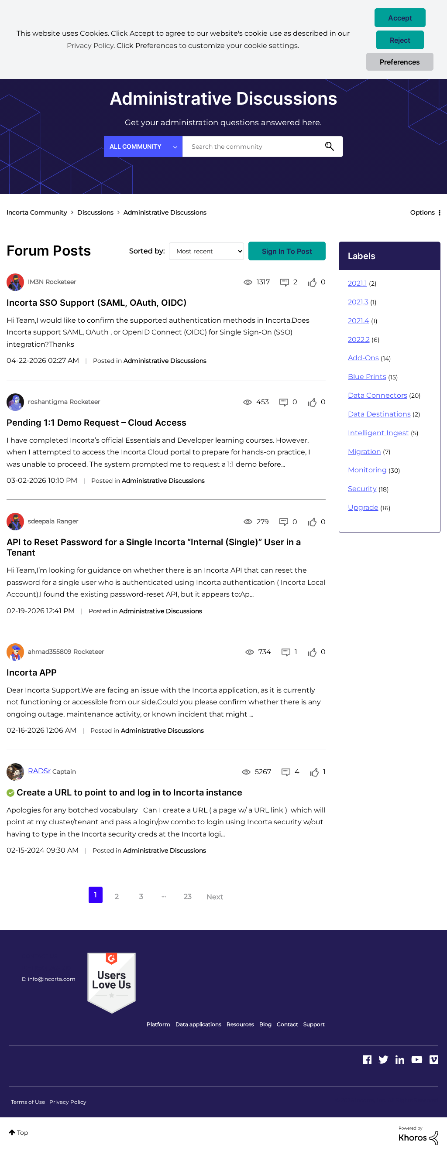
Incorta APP (32, 672)
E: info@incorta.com (49, 979)
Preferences (400, 62)
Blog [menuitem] (265, 1024)
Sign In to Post (287, 251)
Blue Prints (367, 376)
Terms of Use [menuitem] (28, 1102)
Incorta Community (37, 212)
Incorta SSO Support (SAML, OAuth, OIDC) (97, 302)
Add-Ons (363, 358)
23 (188, 896)
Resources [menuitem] (240, 1024)
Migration (364, 451)
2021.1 (357, 283)
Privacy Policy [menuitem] (67, 1102)
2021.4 (358, 321)
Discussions (95, 212)
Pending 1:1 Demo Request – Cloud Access (96, 422)
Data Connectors (377, 395)
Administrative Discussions (165, 361)
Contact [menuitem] (287, 1024)
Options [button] (422, 212)
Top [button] (22, 1133)
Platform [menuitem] (158, 1024)
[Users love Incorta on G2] (111, 983)
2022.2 (359, 339)
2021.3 (358, 302)
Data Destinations (379, 414)
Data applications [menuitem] (198, 1024)
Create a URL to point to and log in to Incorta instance (129, 792)
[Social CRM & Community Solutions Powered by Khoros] (418, 1135)
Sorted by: (147, 251)
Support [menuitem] (314, 1024)
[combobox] (262, 146)
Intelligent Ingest (378, 433)
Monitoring (367, 470)
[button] (400, 17)
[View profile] (15, 282)
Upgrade (363, 507)
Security (362, 489)
